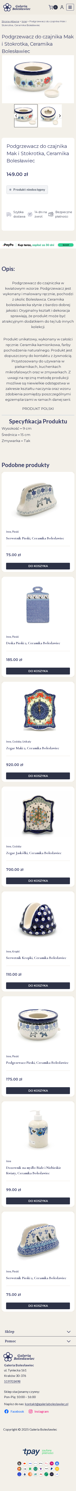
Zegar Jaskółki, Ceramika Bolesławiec (33, 853)
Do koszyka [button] (38, 566)
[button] (25, 115)
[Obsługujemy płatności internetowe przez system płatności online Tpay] (38, 1462)
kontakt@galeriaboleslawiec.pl (46, 1404)
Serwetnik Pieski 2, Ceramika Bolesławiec (36, 1278)
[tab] (36, 99)
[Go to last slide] (16, 116)
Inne (24, 21)
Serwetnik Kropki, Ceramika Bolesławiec (36, 957)
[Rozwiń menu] (70, 7)
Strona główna (10, 21)
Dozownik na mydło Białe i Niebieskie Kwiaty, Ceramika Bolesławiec (33, 1170)
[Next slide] (60, 116)
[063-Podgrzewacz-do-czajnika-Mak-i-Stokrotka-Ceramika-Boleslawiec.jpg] (38, 79)
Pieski (15, 531)
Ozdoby (16, 741)
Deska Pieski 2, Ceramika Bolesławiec (33, 643)
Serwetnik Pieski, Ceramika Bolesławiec (35, 538)
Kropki (16, 951)
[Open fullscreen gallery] (72, 99)
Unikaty (26, 741)
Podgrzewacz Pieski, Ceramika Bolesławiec (37, 1062)
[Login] (62, 7)
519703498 (12, 1381)
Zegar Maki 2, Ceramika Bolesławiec (32, 748)
